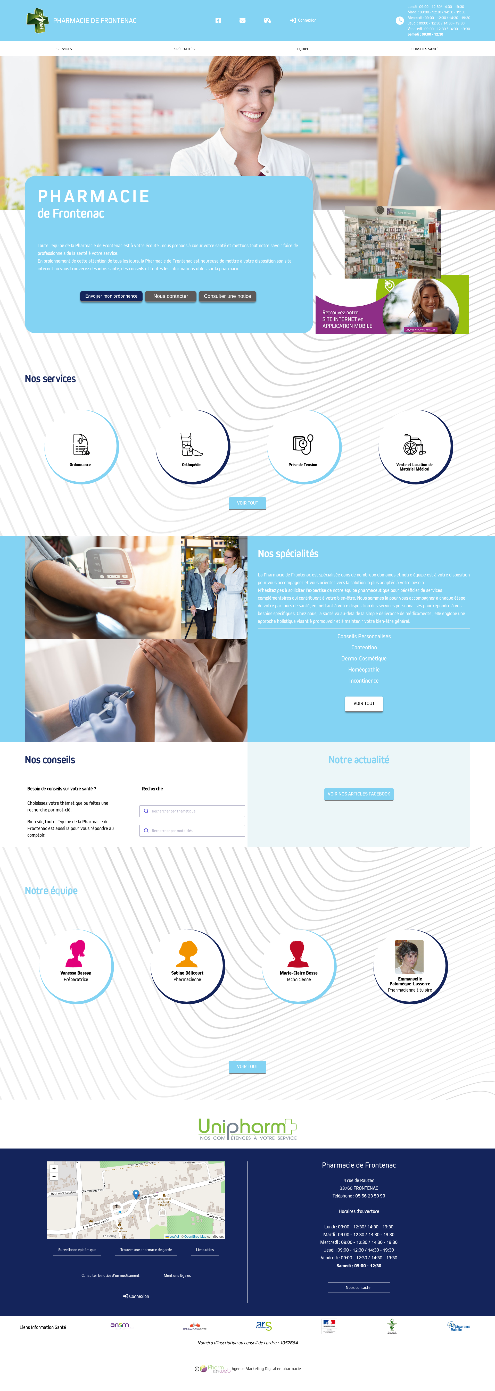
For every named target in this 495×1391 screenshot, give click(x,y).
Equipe (303, 49)
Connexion (307, 20)
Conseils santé (425, 49)
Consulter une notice (227, 296)
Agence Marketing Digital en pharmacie (265, 1369)
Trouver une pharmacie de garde (146, 1250)
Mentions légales (177, 1275)
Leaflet (174, 1236)
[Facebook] (218, 20)
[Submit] (146, 811)
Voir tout (247, 503)
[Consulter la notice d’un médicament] (267, 20)
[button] (136, 1194)
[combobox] (192, 811)
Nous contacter (170, 296)
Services (64, 49)
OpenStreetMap (195, 1236)
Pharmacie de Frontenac (95, 20)
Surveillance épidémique (77, 1250)
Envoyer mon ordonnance (111, 296)
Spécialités (184, 49)
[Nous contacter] (242, 20)
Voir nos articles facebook (359, 794)
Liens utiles (205, 1250)
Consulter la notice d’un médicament (110, 1275)
